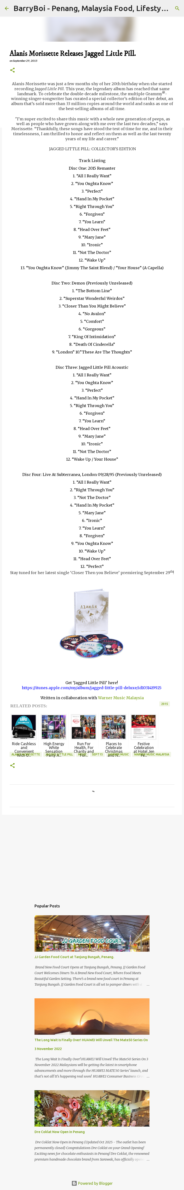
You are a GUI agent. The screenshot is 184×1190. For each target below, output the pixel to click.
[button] (12, 70)
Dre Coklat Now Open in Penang (59, 1132)
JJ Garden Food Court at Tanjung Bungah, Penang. (74, 957)
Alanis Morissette (26, 754)
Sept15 (97, 754)
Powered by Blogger (95, 1183)
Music (82, 754)
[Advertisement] (92, 855)
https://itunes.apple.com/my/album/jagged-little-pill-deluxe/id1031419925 (91, 687)
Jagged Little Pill (59, 754)
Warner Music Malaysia (121, 697)
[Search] (177, 8)
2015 (164, 703)
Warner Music (118, 754)
